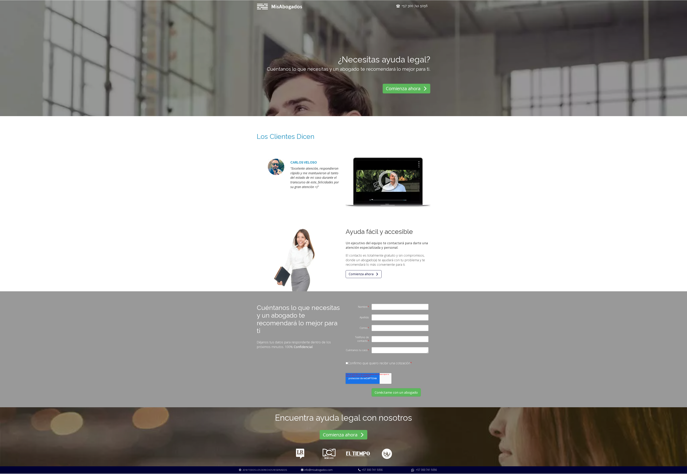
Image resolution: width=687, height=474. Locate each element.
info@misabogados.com (318, 469)
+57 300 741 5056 (372, 469)
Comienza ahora (404, 88)
